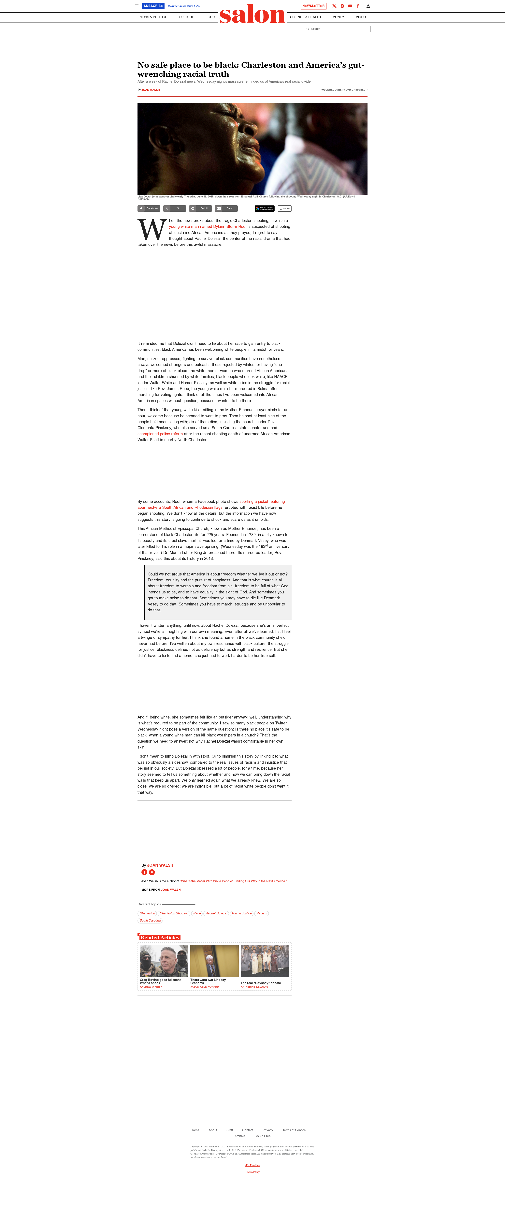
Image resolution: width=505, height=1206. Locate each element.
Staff (229, 1130)
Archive (240, 1136)
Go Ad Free (263, 1136)
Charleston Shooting (174, 913)
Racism (261, 913)
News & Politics (153, 17)
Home (195, 1130)
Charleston (147, 913)
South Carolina (150, 920)
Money (338, 17)
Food (210, 17)
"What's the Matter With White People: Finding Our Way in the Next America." (233, 881)
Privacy (268, 1130)
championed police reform (160, 434)
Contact (247, 1130)
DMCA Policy (253, 1172)
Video (361, 17)
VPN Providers (252, 1165)
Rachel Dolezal (216, 913)
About (213, 1130)
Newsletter (313, 6)
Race (197, 913)
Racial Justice (242, 913)
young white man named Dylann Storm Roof (208, 227)
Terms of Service (294, 1130)
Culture (186, 17)
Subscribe (153, 6)
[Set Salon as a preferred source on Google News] (265, 208)
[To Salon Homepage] (252, 13)
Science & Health (305, 17)
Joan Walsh (150, 90)
